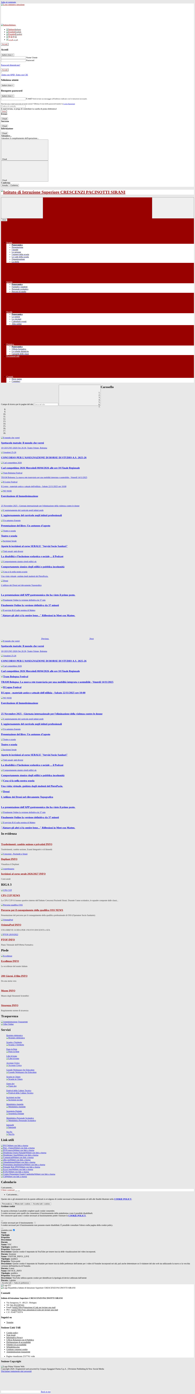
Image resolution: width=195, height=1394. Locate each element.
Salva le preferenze (21, 1283)
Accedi (4, 44)
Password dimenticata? (10, 65)
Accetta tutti (41, 1204)
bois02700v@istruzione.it (33, 1307)
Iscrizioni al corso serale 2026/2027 (23, 873)
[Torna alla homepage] (97, 192)
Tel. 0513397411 (17, 1305)
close (4, 220)
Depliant (9, 859)
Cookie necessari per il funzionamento (17, 1223)
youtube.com (6, 1230)
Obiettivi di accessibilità (16, 1345)
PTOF (8, 939)
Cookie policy (12, 1333)
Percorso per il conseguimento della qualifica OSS (32, 910)
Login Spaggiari (69, 104)
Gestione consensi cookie (17, 1349)
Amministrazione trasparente (18, 1352)
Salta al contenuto (8, 2)
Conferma (14, 185)
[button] (25, 639)
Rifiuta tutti (23, 1204)
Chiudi (4, 119)
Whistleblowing (13, 1347)
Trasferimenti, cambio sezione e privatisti (26, 844)
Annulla (5, 185)
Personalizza (7, 1204)
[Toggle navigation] (22, 207)
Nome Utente (31, 57)
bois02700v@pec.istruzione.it (34, 1310)
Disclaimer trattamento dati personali (16, 1371)
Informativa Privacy (14, 1337)
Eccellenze (10, 961)
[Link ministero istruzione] (13, 4)
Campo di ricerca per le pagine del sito (17, 404)
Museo (8, 990)
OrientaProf (11, 924)
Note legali (11, 1335)
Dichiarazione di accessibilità (18, 1342)
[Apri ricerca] (173, 207)
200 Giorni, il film (14, 976)
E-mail (29, 99)
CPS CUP (10, 895)
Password (30, 60)
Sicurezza (9, 1005)
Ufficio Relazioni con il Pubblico (20, 1340)
